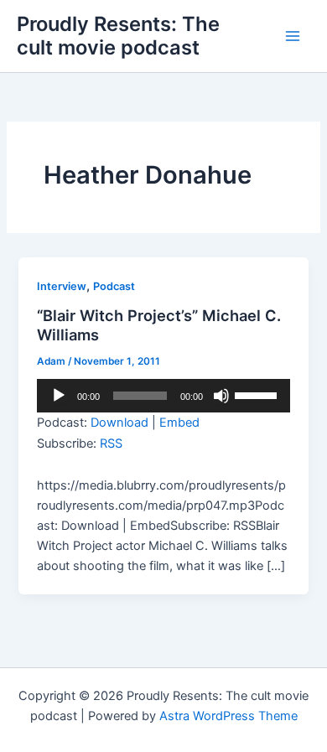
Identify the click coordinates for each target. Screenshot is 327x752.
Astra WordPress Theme (228, 715)
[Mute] (221, 395)
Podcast (114, 286)
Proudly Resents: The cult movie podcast (118, 36)
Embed (179, 422)
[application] (163, 395)
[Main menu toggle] (292, 36)
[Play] (58, 395)
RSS (111, 443)
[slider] (258, 394)
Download (119, 422)
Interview (61, 286)
